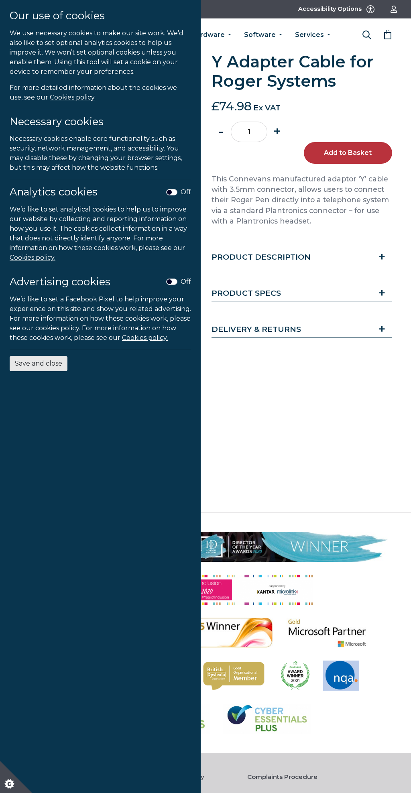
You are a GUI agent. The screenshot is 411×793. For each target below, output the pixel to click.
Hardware (208, 35)
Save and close (38, 363)
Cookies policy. (32, 257)
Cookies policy (72, 97)
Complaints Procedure (282, 777)
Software (260, 35)
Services (310, 35)
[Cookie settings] (16, 777)
